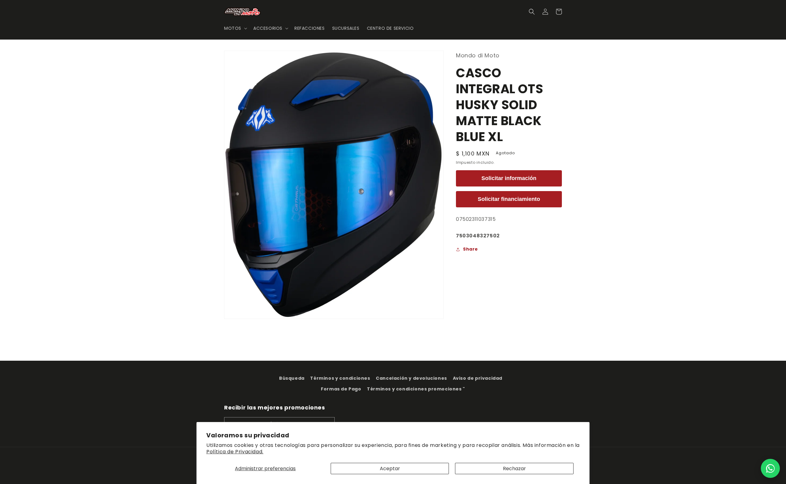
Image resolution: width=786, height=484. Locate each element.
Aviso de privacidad (477, 378)
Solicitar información (508, 178)
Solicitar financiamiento (509, 199)
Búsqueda (292, 378)
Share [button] (470, 249)
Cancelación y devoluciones (411, 378)
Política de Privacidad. (234, 451)
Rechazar (514, 468)
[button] (235, 28)
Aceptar (390, 468)
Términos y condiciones (340, 378)
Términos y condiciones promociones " (416, 389)
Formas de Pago (341, 389)
